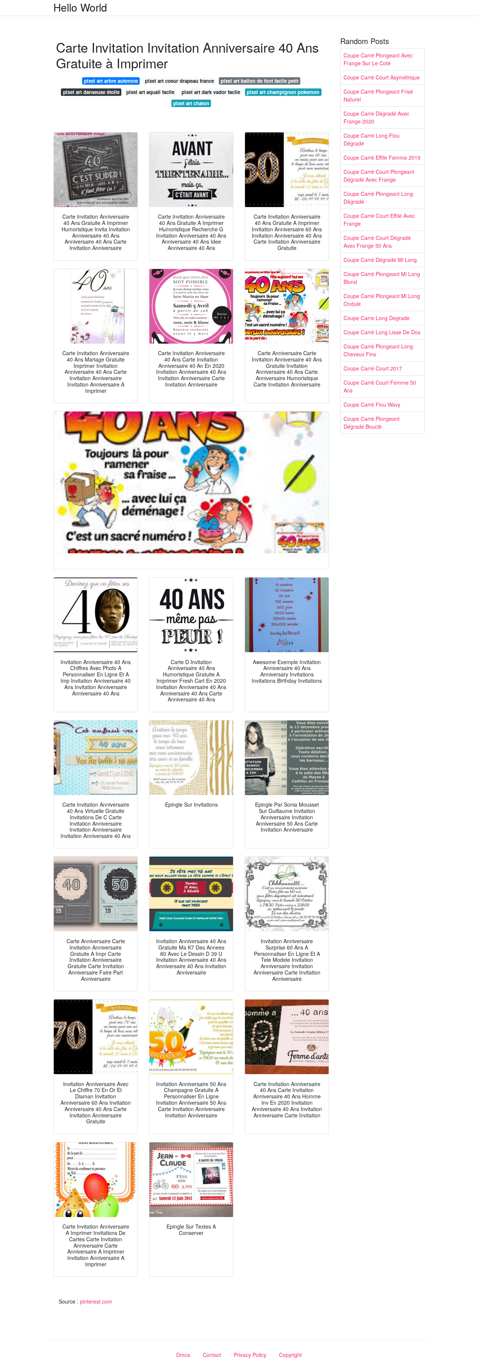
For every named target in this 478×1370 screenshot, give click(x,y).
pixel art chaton (191, 103)
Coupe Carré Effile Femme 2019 (382, 157)
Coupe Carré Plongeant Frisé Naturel (378, 95)
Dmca (183, 1354)
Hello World (80, 7)
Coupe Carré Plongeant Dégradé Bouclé (372, 422)
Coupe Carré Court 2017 (373, 368)
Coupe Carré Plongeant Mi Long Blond (382, 277)
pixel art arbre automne (111, 80)
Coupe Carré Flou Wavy (372, 404)
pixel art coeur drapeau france (179, 80)
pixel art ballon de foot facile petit (259, 80)
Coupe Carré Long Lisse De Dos (382, 332)
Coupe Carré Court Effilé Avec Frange (379, 219)
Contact (212, 1354)
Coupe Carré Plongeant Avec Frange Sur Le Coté (378, 59)
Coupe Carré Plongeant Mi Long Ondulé (382, 299)
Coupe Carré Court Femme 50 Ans (380, 386)
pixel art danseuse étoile (91, 92)
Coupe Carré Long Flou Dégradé (372, 139)
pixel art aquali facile (150, 92)
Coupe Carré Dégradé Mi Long (380, 259)
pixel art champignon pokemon (283, 92)
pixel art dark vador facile (210, 92)
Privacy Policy (250, 1354)
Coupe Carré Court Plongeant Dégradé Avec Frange (379, 175)
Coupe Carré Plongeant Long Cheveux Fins (378, 350)
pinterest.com (96, 1301)
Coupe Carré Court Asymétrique (382, 77)
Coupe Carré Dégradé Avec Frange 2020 (376, 117)
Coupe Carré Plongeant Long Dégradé (378, 197)
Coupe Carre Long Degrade (377, 318)
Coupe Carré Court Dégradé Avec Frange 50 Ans (377, 241)
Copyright (290, 1354)
